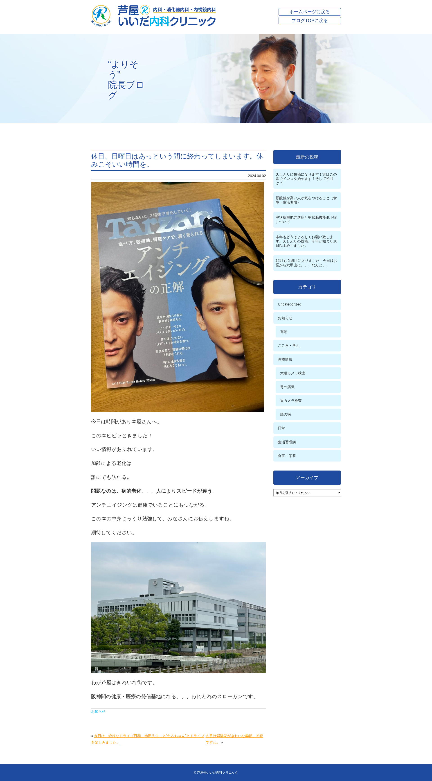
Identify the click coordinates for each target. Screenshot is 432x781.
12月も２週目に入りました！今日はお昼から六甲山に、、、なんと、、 (306, 263)
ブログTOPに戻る (310, 20)
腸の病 (285, 414)
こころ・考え (288, 345)
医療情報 (285, 359)
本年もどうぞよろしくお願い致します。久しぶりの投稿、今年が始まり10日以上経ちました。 (306, 241)
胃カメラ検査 (291, 401)
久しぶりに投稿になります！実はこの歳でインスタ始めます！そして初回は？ (306, 178)
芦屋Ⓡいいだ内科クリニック (217, 772)
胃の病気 (287, 387)
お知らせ (98, 711)
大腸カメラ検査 (292, 373)
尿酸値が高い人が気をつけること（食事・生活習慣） (306, 200)
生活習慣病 (287, 442)
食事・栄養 (287, 456)
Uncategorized (289, 304)
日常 (281, 428)
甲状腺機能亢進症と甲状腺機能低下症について (306, 219)
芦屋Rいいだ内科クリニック (153, 15)
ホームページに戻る (309, 11)
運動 (283, 332)
